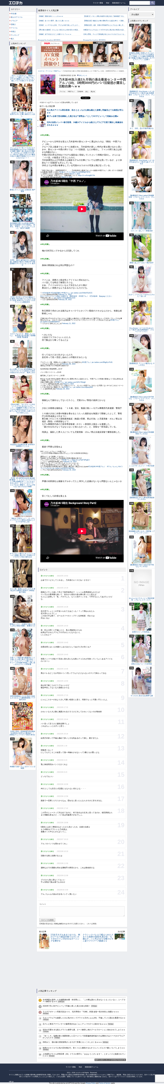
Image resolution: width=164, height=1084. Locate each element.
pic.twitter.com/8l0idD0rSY (50, 322)
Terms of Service (105, 1083)
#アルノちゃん (112, 466)
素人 (12, 39)
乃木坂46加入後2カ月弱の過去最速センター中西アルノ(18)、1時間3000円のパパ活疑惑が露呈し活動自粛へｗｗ (92, 83)
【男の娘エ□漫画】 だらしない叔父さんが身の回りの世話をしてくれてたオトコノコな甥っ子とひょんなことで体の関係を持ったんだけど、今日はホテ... (59, 30)
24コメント (83, 75)
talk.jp (11, 1081)
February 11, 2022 (68, 323)
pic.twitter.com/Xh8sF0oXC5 (81, 293)
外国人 (13, 31)
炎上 (86, 91)
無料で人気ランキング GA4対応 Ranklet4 (109, 1060)
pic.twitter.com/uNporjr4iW (83, 387)
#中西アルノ (66, 293)
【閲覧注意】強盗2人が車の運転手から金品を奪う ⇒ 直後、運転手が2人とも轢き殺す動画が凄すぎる (104, 21)
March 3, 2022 (66, 177)
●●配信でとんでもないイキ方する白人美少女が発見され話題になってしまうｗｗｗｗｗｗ (104, 30)
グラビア (14, 21)
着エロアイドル (17, 17)
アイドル (62, 91)
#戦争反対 (73, 296)
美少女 (93, 91)
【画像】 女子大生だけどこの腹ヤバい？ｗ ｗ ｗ (54, 34)
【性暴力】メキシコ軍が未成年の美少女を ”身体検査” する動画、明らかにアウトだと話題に (104, 16)
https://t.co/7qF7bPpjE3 (80, 460)
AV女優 (13, 14)
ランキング (15, 35)
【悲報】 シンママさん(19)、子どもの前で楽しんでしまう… (59, 25)
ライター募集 (98, 3)
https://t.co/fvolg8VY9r (86, 175)
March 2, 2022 (74, 174)
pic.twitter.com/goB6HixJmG (64, 298)
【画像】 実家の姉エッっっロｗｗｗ (50, 16)
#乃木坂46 (46, 293)
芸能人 (13, 24)
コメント (42, 904)
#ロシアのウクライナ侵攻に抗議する (54, 296)
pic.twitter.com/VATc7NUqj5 (75, 382)
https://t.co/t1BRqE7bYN (81, 172)
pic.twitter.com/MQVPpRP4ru (63, 468)
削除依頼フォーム (119, 3)
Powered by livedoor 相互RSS (49, 40)
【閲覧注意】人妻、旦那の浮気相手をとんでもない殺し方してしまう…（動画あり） (104, 25)
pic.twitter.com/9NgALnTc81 (102, 362)
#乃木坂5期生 (56, 293)
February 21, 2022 (65, 294)
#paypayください (105, 296)
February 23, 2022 (70, 462)
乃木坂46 (80, 91)
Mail (107, 3)
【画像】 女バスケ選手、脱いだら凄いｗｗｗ (53, 21)
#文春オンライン (65, 172)
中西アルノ (71, 91)
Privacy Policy (91, 1083)
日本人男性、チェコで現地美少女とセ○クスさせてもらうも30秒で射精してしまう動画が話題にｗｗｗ (104, 34)
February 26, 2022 (65, 299)
